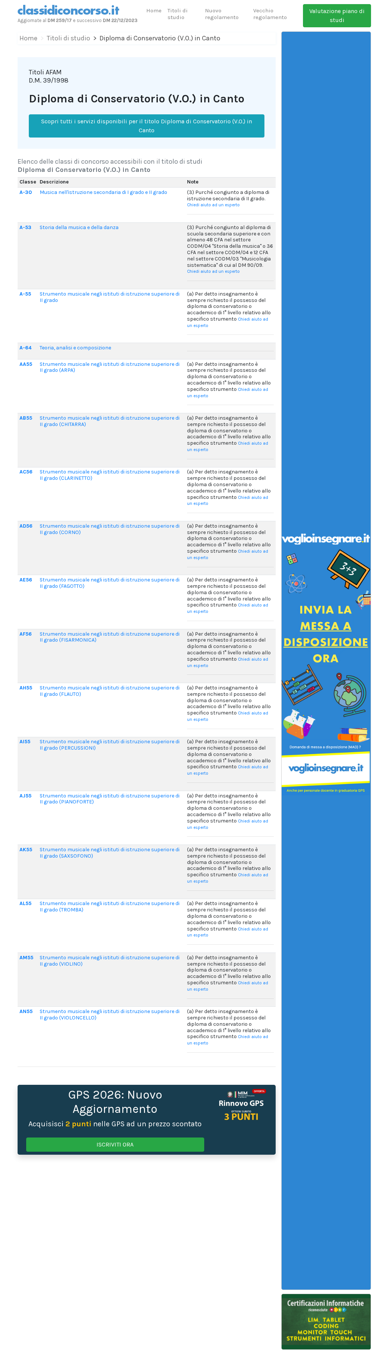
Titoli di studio (178, 14)
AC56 (26, 472)
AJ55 (25, 796)
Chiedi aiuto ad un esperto (213, 205)
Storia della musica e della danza (79, 227)
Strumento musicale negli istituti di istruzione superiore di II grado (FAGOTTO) (110, 583)
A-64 (25, 348)
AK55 (25, 849)
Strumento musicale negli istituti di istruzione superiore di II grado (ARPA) (110, 367)
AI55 (24, 741)
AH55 (25, 688)
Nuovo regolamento (222, 14)
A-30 (25, 192)
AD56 (26, 526)
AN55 (26, 1011)
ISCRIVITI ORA (115, 1144)
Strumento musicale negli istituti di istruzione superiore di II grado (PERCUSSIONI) (110, 744)
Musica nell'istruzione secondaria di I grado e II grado (103, 192)
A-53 (25, 227)
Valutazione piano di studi (337, 15)
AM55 (26, 957)
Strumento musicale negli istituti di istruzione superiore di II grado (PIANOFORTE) (110, 799)
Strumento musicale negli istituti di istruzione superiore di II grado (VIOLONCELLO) (110, 1014)
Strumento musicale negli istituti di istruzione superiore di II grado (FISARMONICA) (110, 637)
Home (154, 10)
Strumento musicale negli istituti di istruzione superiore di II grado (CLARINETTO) (110, 475)
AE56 (25, 580)
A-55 (25, 294)
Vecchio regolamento (270, 14)
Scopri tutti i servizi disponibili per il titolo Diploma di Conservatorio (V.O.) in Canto (146, 126)
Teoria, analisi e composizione (75, 348)
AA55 (25, 364)
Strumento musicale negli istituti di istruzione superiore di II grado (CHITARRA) (110, 421)
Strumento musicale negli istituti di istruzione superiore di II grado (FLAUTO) (110, 691)
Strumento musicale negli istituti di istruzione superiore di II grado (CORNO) (110, 529)
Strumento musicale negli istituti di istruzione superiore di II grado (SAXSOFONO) (110, 852)
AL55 (25, 903)
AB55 (25, 418)
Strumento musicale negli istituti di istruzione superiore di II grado (110, 297)
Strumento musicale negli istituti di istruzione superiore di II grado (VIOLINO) (110, 960)
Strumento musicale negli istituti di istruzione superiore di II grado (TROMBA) (110, 906)
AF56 (25, 634)
